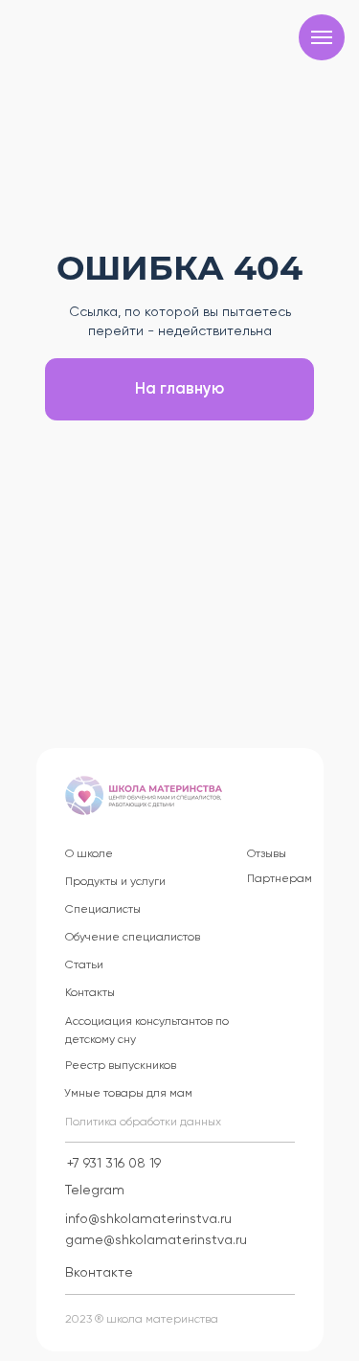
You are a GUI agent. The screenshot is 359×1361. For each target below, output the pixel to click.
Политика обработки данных (143, 1122)
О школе (89, 854)
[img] (143, 795)
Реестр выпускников (120, 1066)
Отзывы (266, 854)
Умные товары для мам (128, 1094)
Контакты (90, 993)
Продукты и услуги (115, 882)
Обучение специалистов (132, 937)
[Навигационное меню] (321, 37)
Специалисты (103, 910)
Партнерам (279, 879)
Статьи (84, 965)
